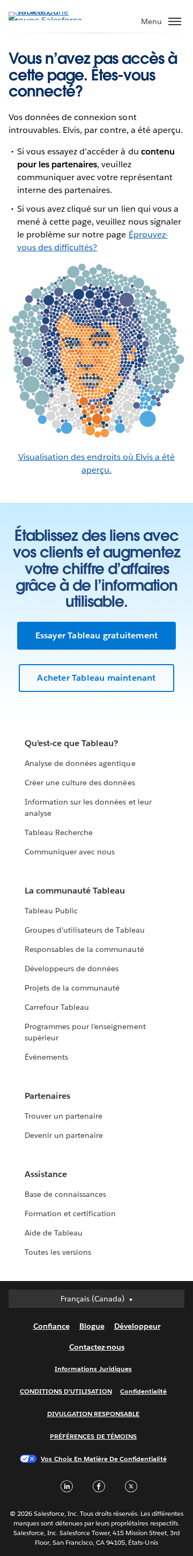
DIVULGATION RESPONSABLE (93, 1413)
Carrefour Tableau (57, 1007)
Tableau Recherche (59, 832)
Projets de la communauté (72, 988)
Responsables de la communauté (84, 949)
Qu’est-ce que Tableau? (71, 743)
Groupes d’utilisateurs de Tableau (85, 930)
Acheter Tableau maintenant (96, 677)
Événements (46, 1057)
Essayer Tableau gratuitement (96, 635)
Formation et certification (70, 1213)
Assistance (46, 1174)
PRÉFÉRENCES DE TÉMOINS (93, 1436)
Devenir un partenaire (64, 1135)
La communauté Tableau (75, 890)
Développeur (137, 1326)
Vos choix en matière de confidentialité (103, 1458)
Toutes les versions (58, 1252)
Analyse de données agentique (80, 763)
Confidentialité (143, 1391)
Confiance (51, 1326)
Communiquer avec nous (70, 852)
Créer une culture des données (80, 782)
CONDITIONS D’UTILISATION (66, 1391)
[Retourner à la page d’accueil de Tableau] (46, 20)
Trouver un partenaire (63, 1116)
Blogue (92, 1326)
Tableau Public (51, 910)
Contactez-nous (96, 1347)
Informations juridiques (93, 1368)
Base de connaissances (65, 1194)
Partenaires (47, 1095)
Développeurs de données (71, 968)
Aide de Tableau (54, 1233)
